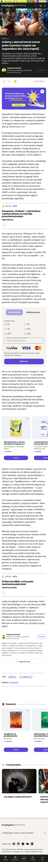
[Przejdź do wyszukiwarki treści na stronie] (35, 5)
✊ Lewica (24, 677)
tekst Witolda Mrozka (24, 478)
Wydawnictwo (15, 859)
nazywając (7, 522)
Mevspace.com (18, 852)
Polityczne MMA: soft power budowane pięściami (17, 583)
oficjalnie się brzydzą (29, 302)
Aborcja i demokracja (12, 399)
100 (28, 329)
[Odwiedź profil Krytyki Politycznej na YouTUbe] (27, 843)
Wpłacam (24, 361)
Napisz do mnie (24, 662)
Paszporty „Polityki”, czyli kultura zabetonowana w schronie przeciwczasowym (21, 214)
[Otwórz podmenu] (44, 833)
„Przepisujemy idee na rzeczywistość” (18, 833)
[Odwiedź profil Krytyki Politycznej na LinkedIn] (32, 843)
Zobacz (16, 458)
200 (9, 333)
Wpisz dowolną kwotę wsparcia (18, 338)
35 (8, 324)
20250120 (14, 683)
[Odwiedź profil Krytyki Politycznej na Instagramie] (18, 843)
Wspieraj (5, 859)
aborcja (12, 677)
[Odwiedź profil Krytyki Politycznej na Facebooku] (13, 843)
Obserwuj (33, 859)
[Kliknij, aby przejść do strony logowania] (44, 5)
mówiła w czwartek (20, 503)
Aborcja (5, 39)
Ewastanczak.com (36, 852)
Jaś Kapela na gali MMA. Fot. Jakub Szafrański (2, 32)
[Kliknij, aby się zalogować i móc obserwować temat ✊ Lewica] (31, 677)
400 (29, 333)
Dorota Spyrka (27, 384)
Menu (42, 859)
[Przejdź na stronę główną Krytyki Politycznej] (13, 825)
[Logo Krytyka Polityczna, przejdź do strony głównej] (14, 5)
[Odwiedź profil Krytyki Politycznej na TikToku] (23, 843)
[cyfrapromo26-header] (24, 1)
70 (8, 329)
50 (28, 324)
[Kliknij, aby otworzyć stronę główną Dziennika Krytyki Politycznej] (24, 858)
